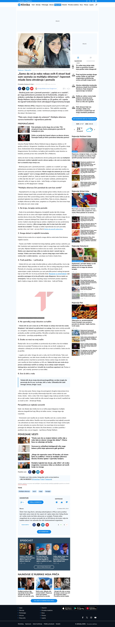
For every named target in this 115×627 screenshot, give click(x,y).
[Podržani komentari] (61, 502)
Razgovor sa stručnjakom (58, 274)
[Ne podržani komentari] (66, 502)
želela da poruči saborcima (53, 229)
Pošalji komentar (36, 502)
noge (40, 491)
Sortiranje (59, 499)
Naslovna (20, 70)
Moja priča (28, 70)
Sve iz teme (44, 567)
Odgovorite (25, 525)
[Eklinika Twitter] (90, 1)
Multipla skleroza (24, 491)
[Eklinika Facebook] (87, 1)
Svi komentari (44, 532)
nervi (34, 491)
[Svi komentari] (56, 502)
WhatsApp (36, 479)
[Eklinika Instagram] (93, 1)
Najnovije (81, 136)
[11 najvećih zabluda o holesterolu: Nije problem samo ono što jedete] (76, 289)
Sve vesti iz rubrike (44, 601)
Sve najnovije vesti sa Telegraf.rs (84, 119)
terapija (48, 491)
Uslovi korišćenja (22, 484)
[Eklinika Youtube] (96, 1)
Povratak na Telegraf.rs (25, 1)
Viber (42, 479)
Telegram (48, 479)
